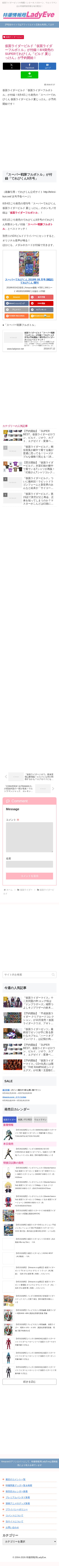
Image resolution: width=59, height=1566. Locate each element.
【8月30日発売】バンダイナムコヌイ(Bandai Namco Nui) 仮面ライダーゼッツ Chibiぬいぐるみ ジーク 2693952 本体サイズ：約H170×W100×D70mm (35, 1185)
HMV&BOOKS (38, 316)
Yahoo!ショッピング (16, 303)
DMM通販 (41, 303)
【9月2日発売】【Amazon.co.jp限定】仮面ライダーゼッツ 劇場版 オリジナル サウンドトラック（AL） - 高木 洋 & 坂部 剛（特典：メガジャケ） (35, 1285)
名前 (8, 858)
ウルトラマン (40, 1119)
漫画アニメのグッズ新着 (18, 1503)
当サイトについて (14, 1521)
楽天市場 (41, 297)
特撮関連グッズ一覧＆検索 (19, 1485)
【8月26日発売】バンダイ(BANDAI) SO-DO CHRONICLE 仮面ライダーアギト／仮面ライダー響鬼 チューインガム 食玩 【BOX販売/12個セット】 (35, 1152)
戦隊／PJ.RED (25, 1119)
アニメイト (16, 309)
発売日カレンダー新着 (17, 1491)
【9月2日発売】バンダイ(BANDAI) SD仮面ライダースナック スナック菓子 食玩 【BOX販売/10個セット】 (35, 1299)
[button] (53, 974)
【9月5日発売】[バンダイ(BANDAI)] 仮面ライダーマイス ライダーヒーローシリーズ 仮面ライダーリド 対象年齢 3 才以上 (35, 1370)
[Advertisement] (29, 138)
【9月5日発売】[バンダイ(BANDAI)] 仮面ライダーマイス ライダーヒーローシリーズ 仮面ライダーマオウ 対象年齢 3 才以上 (35, 1342)
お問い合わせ (12, 1527)
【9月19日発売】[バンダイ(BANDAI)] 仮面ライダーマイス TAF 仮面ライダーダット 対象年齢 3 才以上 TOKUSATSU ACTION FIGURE (35, 1133)
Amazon (16, 297)
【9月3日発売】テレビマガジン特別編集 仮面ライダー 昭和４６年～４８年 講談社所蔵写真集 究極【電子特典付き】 (35, 1327)
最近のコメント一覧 (15, 1479)
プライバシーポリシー (17, 1509)
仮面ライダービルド (14, 37)
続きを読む (29, 1381)
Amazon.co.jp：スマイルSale (14, 1097)
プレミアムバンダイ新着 (18, 1497)
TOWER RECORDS (16, 316)
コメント (12, 819)
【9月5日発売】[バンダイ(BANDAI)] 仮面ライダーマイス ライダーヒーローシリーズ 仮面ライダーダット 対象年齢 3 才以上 (35, 1356)
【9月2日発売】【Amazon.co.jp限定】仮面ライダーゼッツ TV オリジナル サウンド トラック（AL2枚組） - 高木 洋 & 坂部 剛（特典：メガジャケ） (35, 1270)
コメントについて (14, 1515)
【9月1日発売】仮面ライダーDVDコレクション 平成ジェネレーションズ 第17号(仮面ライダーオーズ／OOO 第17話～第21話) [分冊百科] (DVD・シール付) (35, 1228)
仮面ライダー (9, 1119)
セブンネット (41, 309)
